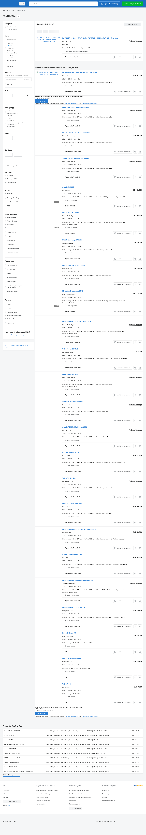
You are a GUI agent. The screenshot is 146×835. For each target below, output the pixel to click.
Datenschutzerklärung (43, 794)
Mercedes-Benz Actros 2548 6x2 (74, 607)
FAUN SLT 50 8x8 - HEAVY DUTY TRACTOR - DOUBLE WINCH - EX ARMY (90, 38)
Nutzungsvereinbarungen (89, 103)
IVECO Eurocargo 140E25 (72, 240)
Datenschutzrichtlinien (71, 103)
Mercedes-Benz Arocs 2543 (72, 291)
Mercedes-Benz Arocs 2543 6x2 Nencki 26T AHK (80, 73)
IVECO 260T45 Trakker (70, 213)
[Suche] (31, 3)
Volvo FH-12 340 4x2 (70, 349)
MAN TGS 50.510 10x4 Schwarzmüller (76, 107)
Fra (9, 805)
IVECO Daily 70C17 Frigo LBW (73, 265)
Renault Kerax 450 (69, 633)
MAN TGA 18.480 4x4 (70, 374)
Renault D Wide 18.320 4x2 (72, 453)
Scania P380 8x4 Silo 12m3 (72, 555)
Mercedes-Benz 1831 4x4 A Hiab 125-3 (76, 321)
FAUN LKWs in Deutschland (11, 776)
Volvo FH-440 (67, 684)
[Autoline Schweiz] (10, 3)
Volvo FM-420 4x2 (69, 478)
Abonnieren (41, 101)
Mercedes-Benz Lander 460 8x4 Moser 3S (77, 580)
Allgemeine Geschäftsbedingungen (47, 790)
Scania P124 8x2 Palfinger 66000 (74, 427)
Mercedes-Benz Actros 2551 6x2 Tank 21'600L (79, 529)
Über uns (6, 790)
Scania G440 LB (68, 187)
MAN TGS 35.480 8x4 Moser (72, 504)
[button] (135, 57)
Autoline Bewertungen (43, 800)
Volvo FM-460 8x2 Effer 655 (72, 402)
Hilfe (4, 794)
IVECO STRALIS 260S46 (71, 658)
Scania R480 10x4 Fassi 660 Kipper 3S (76, 158)
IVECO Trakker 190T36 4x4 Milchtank (76, 133)
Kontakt (5, 797)
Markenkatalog (40, 804)
